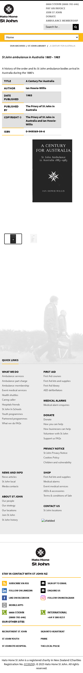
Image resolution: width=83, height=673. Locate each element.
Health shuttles (10, 395)
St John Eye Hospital (14, 645)
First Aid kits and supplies (57, 380)
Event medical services (14, 390)
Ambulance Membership (62, 20)
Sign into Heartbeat (53, 631)
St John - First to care (40, 556)
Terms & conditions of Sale (58, 495)
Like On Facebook (19, 597)
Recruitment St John (14, 631)
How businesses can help (57, 428)
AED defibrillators (53, 390)
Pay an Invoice (55, 8)
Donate (51, 16)
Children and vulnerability (57, 462)
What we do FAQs (11, 423)
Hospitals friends (11, 404)
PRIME (44, 638)
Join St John (54, 12)
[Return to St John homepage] (41, 13)
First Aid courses (52, 376)
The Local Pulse (50, 645)
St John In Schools (11, 409)
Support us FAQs (52, 438)
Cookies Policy (51, 457)
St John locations (53, 510)
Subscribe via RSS (19, 583)
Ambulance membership (15, 385)
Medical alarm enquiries (56, 404)
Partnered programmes (14, 418)
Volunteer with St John (56, 433)
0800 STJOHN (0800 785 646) (62, 4)
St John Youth (10, 638)
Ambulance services (13, 376)
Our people (8, 500)
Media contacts (10, 486)
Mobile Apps (16, 605)
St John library (37, 45)
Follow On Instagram (61, 597)
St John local (9, 481)
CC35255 (29, 664)
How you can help (53, 424)
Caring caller (9, 399)
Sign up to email (57, 583)
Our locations (9, 510)
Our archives (17, 45)
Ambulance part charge (14, 380)
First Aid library (51, 385)
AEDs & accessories (54, 490)
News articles (9, 476)
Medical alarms (52, 481)
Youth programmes (12, 413)
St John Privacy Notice (55, 452)
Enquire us (54, 590)
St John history (10, 519)
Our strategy (8, 505)
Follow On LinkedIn (20, 590)
